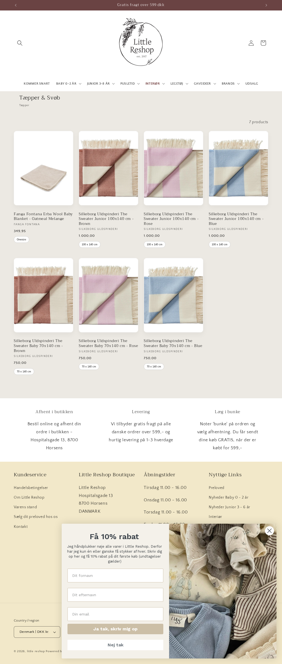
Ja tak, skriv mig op (115, 628)
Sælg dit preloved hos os (36, 517)
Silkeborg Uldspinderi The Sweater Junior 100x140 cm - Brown (106, 219)
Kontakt (21, 527)
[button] (20, 43)
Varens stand (25, 507)
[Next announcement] (266, 5)
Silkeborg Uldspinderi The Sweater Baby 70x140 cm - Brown (38, 345)
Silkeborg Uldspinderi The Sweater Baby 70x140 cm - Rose (108, 343)
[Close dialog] (269, 531)
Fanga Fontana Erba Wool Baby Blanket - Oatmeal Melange (43, 216)
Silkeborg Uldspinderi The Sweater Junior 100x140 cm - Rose (171, 219)
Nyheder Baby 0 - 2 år (229, 497)
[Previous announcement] (16, 5)
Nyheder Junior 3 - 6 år (229, 507)
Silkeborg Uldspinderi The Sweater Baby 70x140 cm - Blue (173, 343)
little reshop (36, 651)
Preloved (216, 488)
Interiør (215, 517)
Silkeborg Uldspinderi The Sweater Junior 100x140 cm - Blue (236, 219)
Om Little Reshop (29, 497)
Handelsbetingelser (31, 488)
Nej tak (115, 644)
